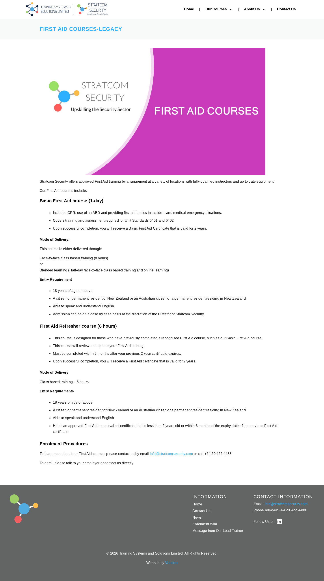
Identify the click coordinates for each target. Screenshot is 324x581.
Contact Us (286, 9)
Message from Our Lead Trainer (217, 531)
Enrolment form (204, 524)
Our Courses (216, 9)
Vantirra (171, 563)
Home (189, 9)
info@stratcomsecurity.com (172, 454)
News (197, 517)
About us (252, 9)
